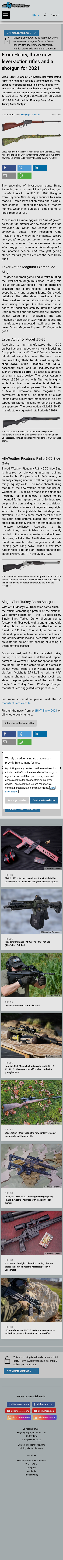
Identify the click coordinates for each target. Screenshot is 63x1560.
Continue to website (44, 800)
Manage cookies (17, 800)
